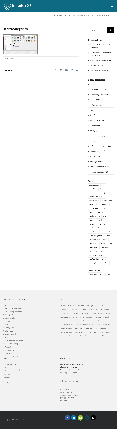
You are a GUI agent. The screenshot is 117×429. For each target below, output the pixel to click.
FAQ (4, 367)
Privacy (6, 383)
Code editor (93, 193)
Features (6, 374)
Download (104, 204)
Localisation (102, 228)
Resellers (63, 401)
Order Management (95, 236)
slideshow (98, 251)
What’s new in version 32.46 (100, 60)
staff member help (95, 255)
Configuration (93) (96, 100)
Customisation (107, 200)
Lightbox (92, 228)
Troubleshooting (11, 344)
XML (108, 274)
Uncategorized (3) (96, 162)
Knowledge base (9, 364)
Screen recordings (97, 65)
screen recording (106, 243)
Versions (6, 377)
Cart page (103, 189)
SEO (90, 251)
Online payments (104, 232)
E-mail (103, 208)
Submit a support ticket (69, 395)
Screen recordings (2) (98, 136)
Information (9, 331)
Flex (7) (92, 115)
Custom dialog (94, 200)
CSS (102, 197)
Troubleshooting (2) (97, 151)
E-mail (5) (93, 110)
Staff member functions (14, 341)
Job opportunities (67, 398)
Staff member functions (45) (100, 146)
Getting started (94, 216)
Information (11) (96, 126)
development (93, 204)
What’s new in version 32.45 (100, 71)
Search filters (93, 247)
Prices (105, 239)
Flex (6, 324)
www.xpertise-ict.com (72, 381)
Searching (104, 247)
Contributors (93, 197)
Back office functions (13, 308)
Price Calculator (94, 239)
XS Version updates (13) (99, 172)
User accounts (94, 267)
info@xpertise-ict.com (74, 370)
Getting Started (10, 328)
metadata (92, 232)
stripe (104, 259)
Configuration (105, 193)
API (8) (92, 84)
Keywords (102, 224)
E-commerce (93, 208)
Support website (70, 373)
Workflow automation (96, 274)
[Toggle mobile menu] (112, 6)
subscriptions (94, 263)
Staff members (94, 259)
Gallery (100, 212)
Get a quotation (66, 392)
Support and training (11, 370)
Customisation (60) (97, 105)
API (103, 185)
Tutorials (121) (95, 156)
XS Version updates (12, 357)
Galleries (92, 212)
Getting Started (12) (97, 120)
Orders (107, 236)
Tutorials (8, 347)
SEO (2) (92, 141)
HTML (104, 216)
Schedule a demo (67, 390)
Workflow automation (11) (100, 167)
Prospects (7, 380)
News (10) (93, 131)
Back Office (93, 189)
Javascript (92, 224)
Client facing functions (13, 312)
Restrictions (93, 243)
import (91, 220)
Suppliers (105, 263)
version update (94, 271)
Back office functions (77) (99, 89)
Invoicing (100, 220)
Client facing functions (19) (100, 95)
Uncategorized (10, 350)
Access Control (94, 185)
